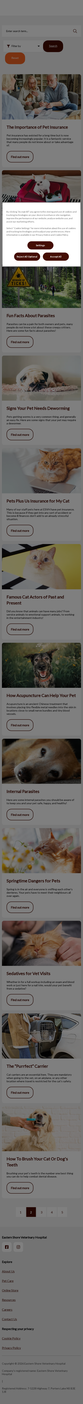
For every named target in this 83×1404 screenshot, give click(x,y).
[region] (41, 234)
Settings (40, 245)
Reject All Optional (27, 256)
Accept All (56, 256)
